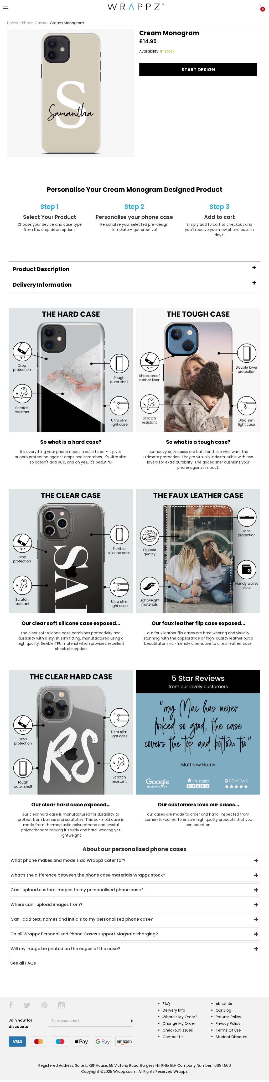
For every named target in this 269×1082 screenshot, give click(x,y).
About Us (224, 1003)
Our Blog (223, 1010)
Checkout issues (178, 1030)
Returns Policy (228, 1016)
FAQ (166, 1003)
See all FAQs (23, 963)
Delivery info (174, 1010)
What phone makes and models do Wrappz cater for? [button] (68, 860)
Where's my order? (180, 1016)
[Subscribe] (132, 1021)
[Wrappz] (134, 7)
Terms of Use (228, 1030)
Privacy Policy (228, 1023)
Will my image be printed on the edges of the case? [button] (65, 949)
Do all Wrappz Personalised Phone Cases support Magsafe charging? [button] (84, 934)
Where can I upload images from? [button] (46, 904)
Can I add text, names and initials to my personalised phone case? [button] (82, 919)
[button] (134, 269)
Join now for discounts (20, 1023)
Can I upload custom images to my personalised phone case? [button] (77, 890)
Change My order (179, 1023)
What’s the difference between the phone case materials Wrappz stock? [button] (88, 875)
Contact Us (173, 1036)
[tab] (134, 269)
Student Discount (232, 1036)
